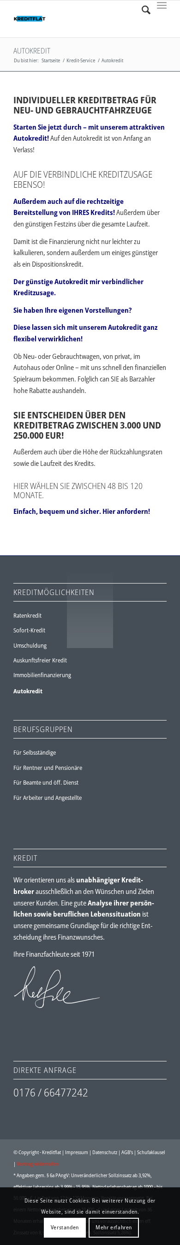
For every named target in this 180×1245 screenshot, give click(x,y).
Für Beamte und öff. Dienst (45, 782)
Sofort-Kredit (29, 630)
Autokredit (31, 51)
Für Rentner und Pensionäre (47, 767)
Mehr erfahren (114, 1227)
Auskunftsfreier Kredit (40, 660)
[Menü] (162, 9)
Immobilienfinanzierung (42, 675)
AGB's (127, 1152)
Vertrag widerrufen (38, 1163)
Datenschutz (104, 1152)
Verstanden (65, 1227)
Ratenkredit (27, 615)
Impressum (76, 1152)
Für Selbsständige (34, 752)
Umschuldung (30, 645)
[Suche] (141, 9)
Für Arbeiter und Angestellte (47, 797)
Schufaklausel (151, 1152)
